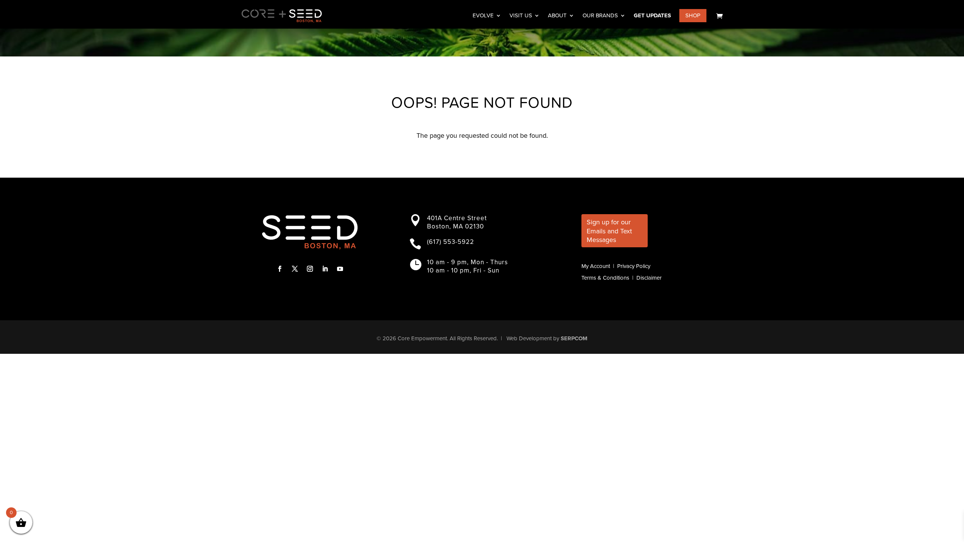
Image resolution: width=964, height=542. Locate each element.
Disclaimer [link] (649, 278)
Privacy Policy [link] (633, 266)
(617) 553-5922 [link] (450, 242)
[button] (280, 269)
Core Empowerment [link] (422, 338)
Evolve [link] (483, 16)
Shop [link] (692, 15)
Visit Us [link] (520, 16)
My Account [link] (595, 266)
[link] (719, 16)
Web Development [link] (529, 338)
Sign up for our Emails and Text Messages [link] (609, 231)
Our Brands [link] (600, 16)
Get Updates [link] (652, 16)
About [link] (557, 16)
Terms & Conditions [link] (605, 278)
